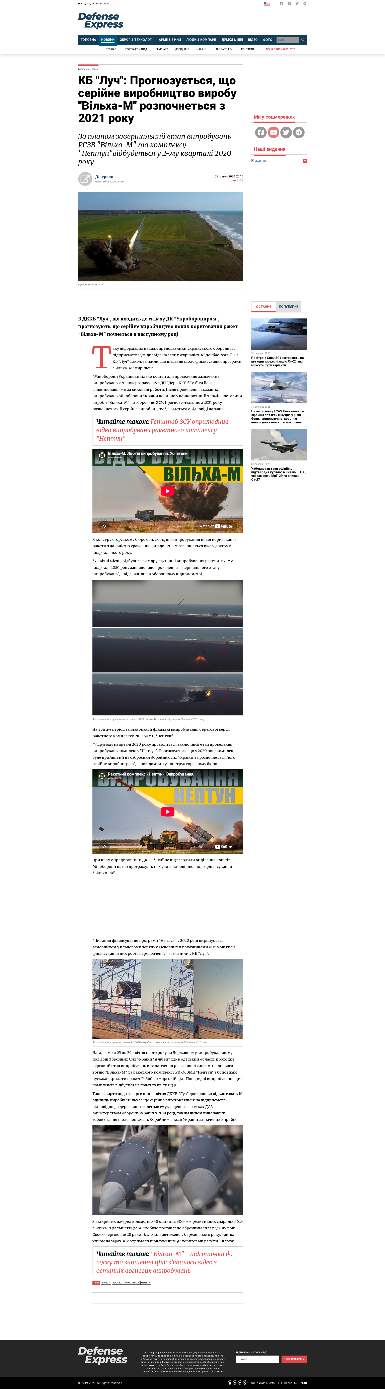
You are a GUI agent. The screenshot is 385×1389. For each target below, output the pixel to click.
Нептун (145, 1282)
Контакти (247, 49)
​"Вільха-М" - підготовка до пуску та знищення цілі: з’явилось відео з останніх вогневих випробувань (164, 1262)
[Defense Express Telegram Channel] (305, 4)
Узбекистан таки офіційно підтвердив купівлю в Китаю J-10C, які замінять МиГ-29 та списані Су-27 (278, 474)
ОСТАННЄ (264, 307)
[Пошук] (303, 40)
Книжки (201, 49)
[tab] (263, 306)
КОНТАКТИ (300, 1383)
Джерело (104, 176)
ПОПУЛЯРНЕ (288, 307)
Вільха (106, 1282)
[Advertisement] (225, 21)
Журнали (162, 49)
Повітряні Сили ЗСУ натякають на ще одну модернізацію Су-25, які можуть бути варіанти (277, 361)
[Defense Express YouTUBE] (289, 4)
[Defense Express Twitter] (297, 4)
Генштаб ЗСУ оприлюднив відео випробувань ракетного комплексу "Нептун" (162, 430)
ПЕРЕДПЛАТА (284, 1383)
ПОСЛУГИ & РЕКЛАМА (262, 1383)
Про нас (111, 49)
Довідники (182, 49)
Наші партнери (223, 49)
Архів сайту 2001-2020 (280, 49)
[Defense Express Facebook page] (282, 4)
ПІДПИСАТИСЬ (294, 1359)
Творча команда (136, 49)
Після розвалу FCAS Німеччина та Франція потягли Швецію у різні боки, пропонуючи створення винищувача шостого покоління (277, 416)
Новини (94, 69)
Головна (83, 69)
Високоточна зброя (125, 1282)
